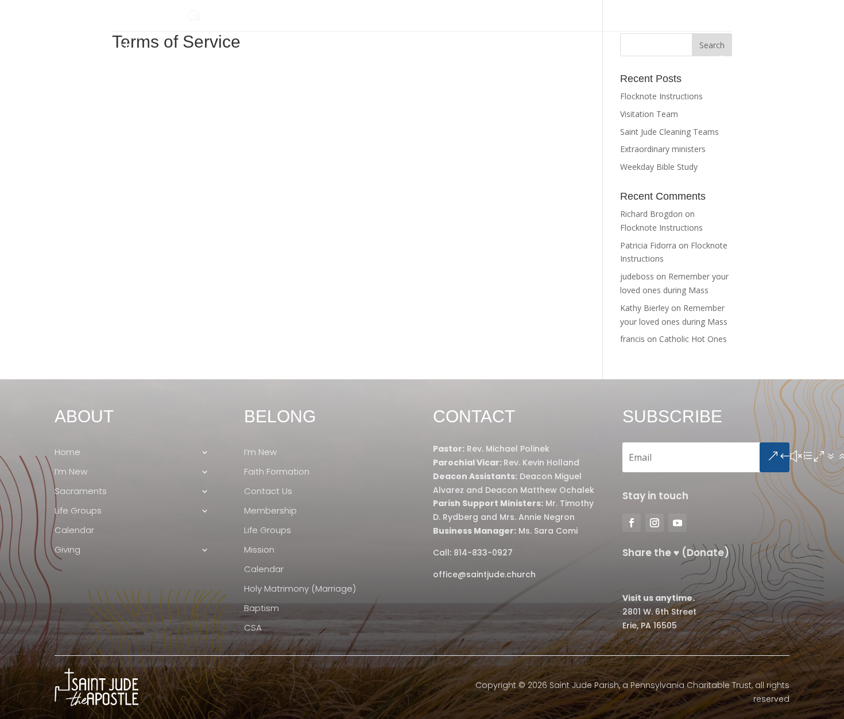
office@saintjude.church (484, 574)
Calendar (635, 61)
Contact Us (268, 491)
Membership (270, 511)
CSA (253, 628)
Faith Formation (276, 472)
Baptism (261, 608)
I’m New (414, 61)
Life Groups (563, 61)
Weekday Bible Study (659, 166)
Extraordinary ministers (663, 148)
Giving (683, 61)
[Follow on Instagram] (144, 16)
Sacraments (485, 61)
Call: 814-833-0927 (473, 552)
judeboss (637, 276)
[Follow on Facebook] (121, 16)
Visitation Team (649, 113)
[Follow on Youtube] (167, 16)
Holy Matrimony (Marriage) (300, 589)
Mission (259, 550)
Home (358, 61)
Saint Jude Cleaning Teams (669, 131)
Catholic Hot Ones (693, 338)
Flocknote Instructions (661, 96)
